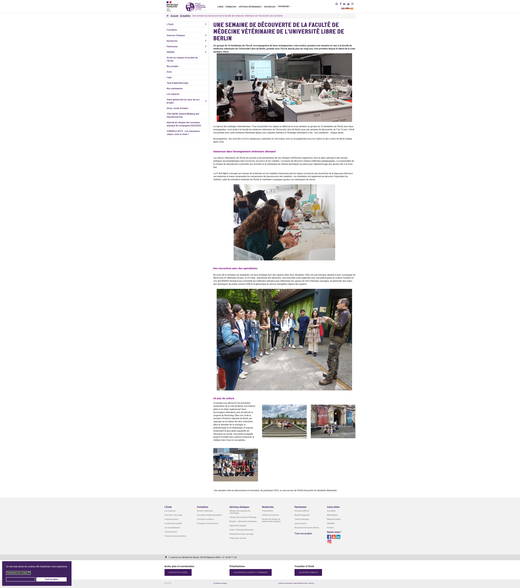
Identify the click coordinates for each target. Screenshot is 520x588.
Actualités (331, 511)
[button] (231, 6)
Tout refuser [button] (21, 579)
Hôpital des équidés (238, 525)
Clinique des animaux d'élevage (243, 517)
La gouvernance (171, 519)
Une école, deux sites (173, 515)
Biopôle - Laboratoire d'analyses (243, 521)
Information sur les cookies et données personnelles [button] (33, 569)
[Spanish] (352, 8)
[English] (342, 8)
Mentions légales (222, 583)
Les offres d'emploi (308, 572)
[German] (347, 8)
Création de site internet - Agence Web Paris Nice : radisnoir (296, 583)
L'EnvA (170, 24)
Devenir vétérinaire (205, 511)
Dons (169, 72)
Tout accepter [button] (51, 579)
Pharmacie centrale (238, 538)
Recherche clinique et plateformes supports (271, 520)
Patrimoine (172, 46)
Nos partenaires (175, 88)
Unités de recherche (270, 515)
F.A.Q (214, 583)
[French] (345, 8)
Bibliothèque (332, 515)
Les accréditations (172, 528)
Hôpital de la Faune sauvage (241, 534)
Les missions (170, 511)
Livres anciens (301, 523)
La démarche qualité (173, 523)
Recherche (172, 41)
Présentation (267, 511)
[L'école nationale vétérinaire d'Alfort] (196, 7)
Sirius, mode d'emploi (177, 108)
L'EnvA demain (171, 532)
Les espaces (173, 94)
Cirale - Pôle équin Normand (241, 530)
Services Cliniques (176, 35)
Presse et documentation (175, 536)
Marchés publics (334, 519)
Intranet (330, 528)
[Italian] (350, 8)
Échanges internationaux (207, 523)
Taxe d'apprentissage (177, 83)
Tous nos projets (303, 533)
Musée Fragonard (302, 515)
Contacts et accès (178, 572)
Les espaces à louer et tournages (251, 572)
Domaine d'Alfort (302, 511)
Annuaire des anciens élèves (307, 528)
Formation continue (205, 519)
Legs (169, 77)
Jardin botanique (302, 519)
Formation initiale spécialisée (209, 515)
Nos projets (172, 66)
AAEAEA (171, 52)
